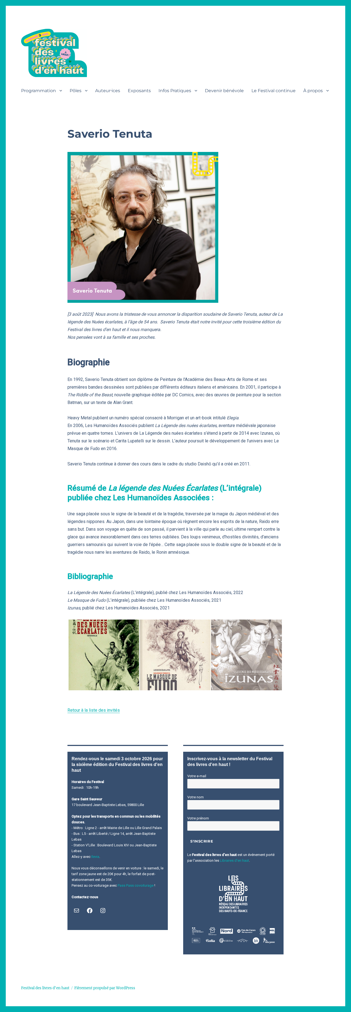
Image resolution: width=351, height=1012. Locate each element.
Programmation (38, 90)
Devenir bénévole (224, 90)
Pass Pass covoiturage (136, 885)
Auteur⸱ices (107, 90)
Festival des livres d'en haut (45, 988)
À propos (313, 90)
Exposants (139, 90)
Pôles (75, 90)
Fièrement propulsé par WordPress (104, 988)
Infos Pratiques (174, 90)
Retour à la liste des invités (93, 710)
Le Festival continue (273, 90)
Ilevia (95, 857)
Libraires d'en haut (234, 860)
